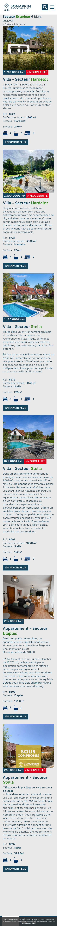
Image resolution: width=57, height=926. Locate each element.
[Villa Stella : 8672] (28, 295)
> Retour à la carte (14, 24)
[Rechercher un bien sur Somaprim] (45, 7)
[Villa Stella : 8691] (28, 437)
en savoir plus (15, 142)
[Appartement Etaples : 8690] (28, 597)
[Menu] (52, 7)
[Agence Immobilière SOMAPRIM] (19, 7)
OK (33, 923)
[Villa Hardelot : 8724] (28, 171)
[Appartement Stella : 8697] (28, 746)
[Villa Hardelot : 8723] (28, 48)
